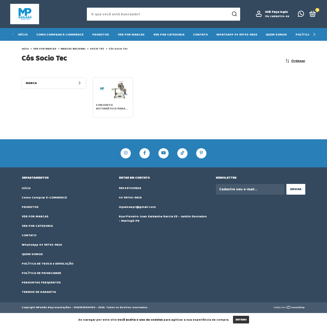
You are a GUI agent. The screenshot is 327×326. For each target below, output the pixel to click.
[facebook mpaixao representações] (144, 153)
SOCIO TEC (97, 49)
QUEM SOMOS (276, 34)
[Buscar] (234, 14)
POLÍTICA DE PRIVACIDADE (41, 273)
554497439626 (130, 188)
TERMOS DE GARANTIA (39, 292)
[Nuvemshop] (289, 308)
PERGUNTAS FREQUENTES (41, 282)
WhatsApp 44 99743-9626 (236, 34)
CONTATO (200, 34)
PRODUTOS (100, 34)
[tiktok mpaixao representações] (182, 153)
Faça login (280, 12)
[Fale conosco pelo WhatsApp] (301, 15)
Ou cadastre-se (277, 16)
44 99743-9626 (130, 197)
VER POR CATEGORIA (168, 34)
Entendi (241, 319)
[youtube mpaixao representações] (163, 153)
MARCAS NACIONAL (73, 49)
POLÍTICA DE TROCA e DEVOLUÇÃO (47, 263)
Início (23, 34)
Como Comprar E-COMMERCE (60, 34)
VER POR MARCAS (131, 34)
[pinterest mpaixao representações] (201, 153)
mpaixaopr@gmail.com (137, 207)
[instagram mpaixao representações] (126, 153)
